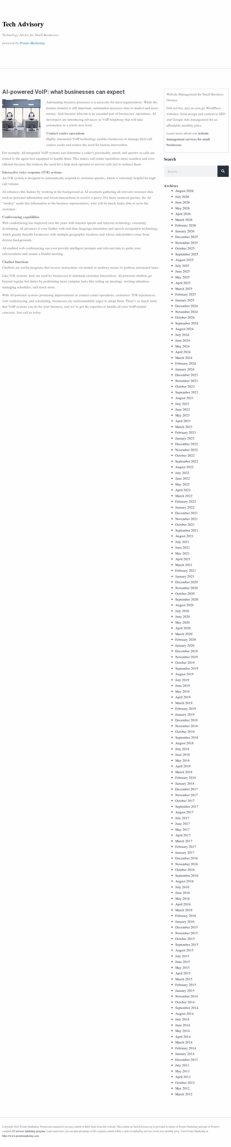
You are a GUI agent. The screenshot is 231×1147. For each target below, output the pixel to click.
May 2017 (182, 829)
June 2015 (182, 961)
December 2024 (186, 305)
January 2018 (184, 783)
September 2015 (186, 944)
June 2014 (182, 1025)
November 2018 (186, 726)
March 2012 (183, 1094)
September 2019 (186, 668)
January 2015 (184, 990)
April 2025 (183, 282)
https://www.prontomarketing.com (20, 1136)
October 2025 (185, 248)
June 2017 (182, 823)
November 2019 (186, 656)
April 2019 (183, 697)
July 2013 (182, 1065)
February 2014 (185, 1048)
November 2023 (186, 380)
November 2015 (186, 933)
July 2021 (182, 541)
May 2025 (182, 277)
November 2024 (186, 311)
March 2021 (183, 564)
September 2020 (186, 599)
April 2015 (183, 973)
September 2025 (186, 254)
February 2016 (185, 915)
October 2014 (185, 1002)
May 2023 (182, 415)
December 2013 (186, 1059)
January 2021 (184, 576)
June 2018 (182, 754)
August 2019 (184, 674)
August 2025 (184, 259)
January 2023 (184, 438)
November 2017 (186, 795)
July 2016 (182, 887)
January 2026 (184, 231)
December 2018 (186, 720)
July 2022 (182, 472)
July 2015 (182, 956)
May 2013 (182, 1071)
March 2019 (183, 703)
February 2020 (185, 639)
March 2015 (183, 979)
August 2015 (184, 950)
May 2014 (182, 1030)
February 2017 (185, 846)
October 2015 (185, 938)
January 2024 (184, 369)
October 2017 (185, 800)
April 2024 (183, 351)
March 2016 (183, 910)
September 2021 (186, 530)
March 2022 (183, 495)
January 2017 (184, 852)
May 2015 (182, 967)
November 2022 (186, 449)
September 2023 (186, 392)
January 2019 (184, 714)
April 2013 (183, 1076)
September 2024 (186, 323)
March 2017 (183, 841)
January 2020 (184, 645)
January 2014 (184, 1053)
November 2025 (186, 242)
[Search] (223, 171)
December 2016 (186, 858)
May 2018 (182, 760)
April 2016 (183, 904)
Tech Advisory (23, 24)
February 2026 (185, 225)
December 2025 (186, 236)
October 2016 (185, 869)
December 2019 (186, 651)
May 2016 (182, 898)
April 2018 (183, 766)
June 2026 (182, 202)
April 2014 (183, 1036)
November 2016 (186, 864)
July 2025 (182, 265)
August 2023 (184, 397)
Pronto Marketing (32, 43)
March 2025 (183, 288)
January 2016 (184, 921)
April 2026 (183, 213)
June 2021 (182, 547)
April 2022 (183, 490)
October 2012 (185, 1082)
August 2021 (184, 536)
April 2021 (183, 559)
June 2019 (182, 685)
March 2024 (183, 357)
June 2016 (182, 892)
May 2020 (182, 622)
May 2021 (182, 553)
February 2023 (185, 432)
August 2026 (184, 190)
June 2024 (182, 340)
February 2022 (185, 501)
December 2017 (186, 789)
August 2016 (184, 881)
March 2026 (183, 219)
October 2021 (185, 524)
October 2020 (185, 593)
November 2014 (186, 996)
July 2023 (182, 403)
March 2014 (183, 1042)
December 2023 (186, 374)
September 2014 (186, 1007)
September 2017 (186, 806)
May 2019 (182, 691)
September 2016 (186, 875)
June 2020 (182, 616)
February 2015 (185, 984)
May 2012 (182, 1088)
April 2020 (183, 628)
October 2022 (185, 455)
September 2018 (186, 737)
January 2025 (184, 300)
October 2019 (185, 662)
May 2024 (182, 346)
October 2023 (185, 386)
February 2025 (185, 294)
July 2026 (182, 196)
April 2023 (183, 421)
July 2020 (182, 610)
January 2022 (184, 507)
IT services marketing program (28, 1131)
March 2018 (183, 772)
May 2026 (182, 208)
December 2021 (186, 513)
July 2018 (182, 749)
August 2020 (184, 605)
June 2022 (182, 478)
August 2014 (184, 1013)
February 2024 (185, 363)
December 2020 (186, 582)
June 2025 (182, 271)
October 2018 (185, 731)
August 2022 (184, 467)
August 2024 (184, 328)
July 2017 (182, 818)
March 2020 (183, 633)
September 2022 (186, 461)
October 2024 (185, 317)
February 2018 (185, 777)
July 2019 (182, 680)
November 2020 (186, 587)
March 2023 (183, 426)
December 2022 (186, 444)
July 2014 (182, 1019)
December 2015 (186, 927)
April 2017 (183, 835)
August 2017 (184, 812)
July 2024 (182, 334)
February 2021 (185, 570)
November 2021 (186, 518)
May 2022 (182, 484)
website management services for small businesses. (188, 139)
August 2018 (184, 743)
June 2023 (182, 409)
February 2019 (185, 708)
